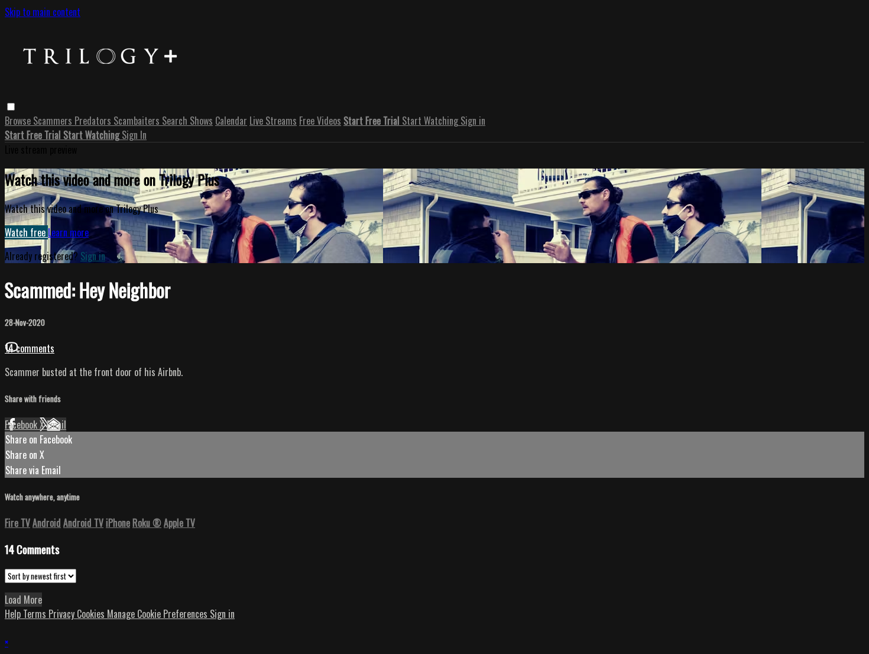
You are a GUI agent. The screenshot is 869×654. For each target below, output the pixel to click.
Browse (19, 121)
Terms (35, 614)
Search (176, 121)
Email (56, 424)
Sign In (134, 135)
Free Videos (320, 121)
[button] (11, 107)
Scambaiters (138, 121)
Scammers (53, 121)
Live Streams (273, 121)
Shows (201, 121)
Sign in (473, 121)
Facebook (22, 424)
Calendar (231, 121)
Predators (94, 121)
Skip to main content (42, 12)
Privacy (62, 614)
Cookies (92, 614)
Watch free (26, 232)
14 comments (29, 348)
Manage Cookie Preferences (158, 614)
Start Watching (431, 121)
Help (14, 614)
